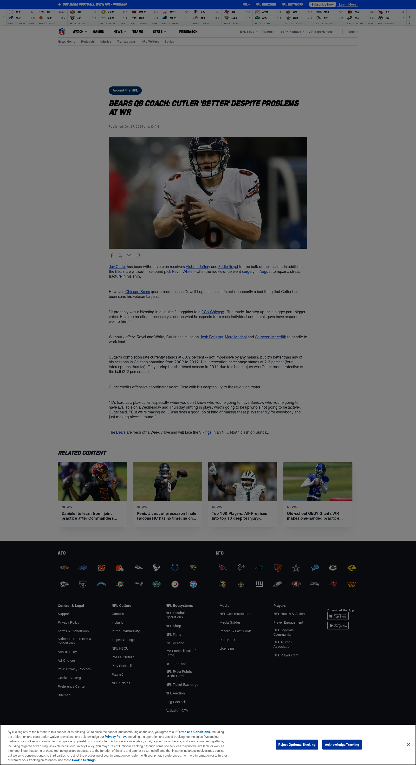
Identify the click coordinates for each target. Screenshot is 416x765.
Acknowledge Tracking (342, 744)
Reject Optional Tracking (297, 744)
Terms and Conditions (193, 732)
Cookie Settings (84, 760)
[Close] (408, 744)
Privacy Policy (115, 737)
